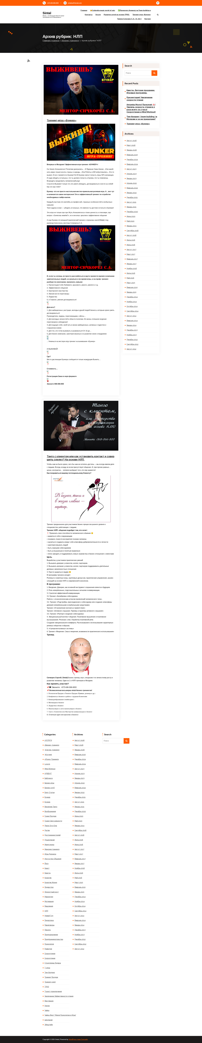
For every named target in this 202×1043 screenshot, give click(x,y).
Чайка (47, 1010)
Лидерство (101, 109)
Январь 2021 (131, 207)
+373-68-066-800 (53, 3)
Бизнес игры (88, 106)
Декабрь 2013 (132, 330)
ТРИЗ (47, 987)
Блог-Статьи (105, 106)
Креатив (48, 878)
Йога (46, 864)
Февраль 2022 (132, 188)
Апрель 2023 (132, 174)
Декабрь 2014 (132, 297)
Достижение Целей (78, 109)
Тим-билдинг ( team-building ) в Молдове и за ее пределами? (142, 117)
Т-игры (53, 115)
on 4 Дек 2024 (57, 103)
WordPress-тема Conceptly (78, 1039)
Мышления (49, 906)
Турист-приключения (53, 991)
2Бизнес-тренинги (70, 40)
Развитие (48, 949)
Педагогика (49, 920)
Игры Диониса (50, 854)
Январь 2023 (132, 179)
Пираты (48, 930)
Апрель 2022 (132, 183)
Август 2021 (131, 202)
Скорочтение (50, 954)
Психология (49, 944)
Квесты (47, 873)
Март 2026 (131, 145)
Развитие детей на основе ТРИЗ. (117, 14)
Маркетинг (49, 897)
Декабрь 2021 (132, 197)
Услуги (98, 14)
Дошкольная (50, 840)
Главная (84, 10)
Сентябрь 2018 (132, 231)
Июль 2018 (131, 240)
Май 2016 (130, 278)
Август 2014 (131, 316)
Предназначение (88, 112)
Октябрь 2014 (132, 306)
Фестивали (49, 1001)
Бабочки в (49, 778)
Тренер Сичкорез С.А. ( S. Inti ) (129, 19)
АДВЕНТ (48, 774)
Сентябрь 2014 (132, 311)
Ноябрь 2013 (132, 335)
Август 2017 (131, 250)
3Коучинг (69, 106)
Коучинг (147, 19)
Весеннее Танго (51, 807)
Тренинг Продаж (61, 115)
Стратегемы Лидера (100, 112)
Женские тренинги (52, 849)
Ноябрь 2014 (132, 302)
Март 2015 (131, 283)
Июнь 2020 (131, 216)
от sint (69, 103)
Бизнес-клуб (97, 106)
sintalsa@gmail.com (75, 3)
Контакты (88, 14)
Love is (47, 764)
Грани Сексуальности (53, 821)
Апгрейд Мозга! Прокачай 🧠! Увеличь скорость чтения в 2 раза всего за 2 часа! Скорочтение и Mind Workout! (141, 108)
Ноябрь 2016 (132, 269)
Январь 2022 (132, 193)
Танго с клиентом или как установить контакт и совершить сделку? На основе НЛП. (80, 458)
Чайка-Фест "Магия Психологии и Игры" (57, 1015)
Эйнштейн (49, 1025)
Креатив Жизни (51, 883)
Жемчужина (49, 845)
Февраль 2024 (132, 164)
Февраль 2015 (132, 287)
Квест (47, 868)
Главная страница (51, 40)
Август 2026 (132, 141)
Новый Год (49, 916)
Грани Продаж (66, 109)
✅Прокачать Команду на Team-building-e (134, 10)
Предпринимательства (54, 939)
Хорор (47, 1006)
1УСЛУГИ (57, 451)
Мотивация (66, 112)
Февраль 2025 (132, 155)
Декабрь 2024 (132, 160)
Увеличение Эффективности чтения (57, 996)
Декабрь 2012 (132, 340)
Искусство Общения (91, 109)
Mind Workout (50, 769)
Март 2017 (131, 254)
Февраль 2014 (132, 321)
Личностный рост (56, 112)
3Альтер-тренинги (52, 750)
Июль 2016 (131, 273)
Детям (47, 830)
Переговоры (78, 112)
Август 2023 (131, 169)
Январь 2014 (131, 325)
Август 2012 (131, 349)
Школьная (48, 1020)
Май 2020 (130, 221)
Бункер (53, 109)
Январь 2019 (131, 226)
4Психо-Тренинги (77, 106)
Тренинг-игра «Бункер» (142, 14)
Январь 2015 (131, 292)
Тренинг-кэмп (50, 982)
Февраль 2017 (132, 259)
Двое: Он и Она (51, 826)
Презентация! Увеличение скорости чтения (139, 98)
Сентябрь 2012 (132, 344)
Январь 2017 (131, 264)
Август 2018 (131, 235)
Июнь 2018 (131, 245)
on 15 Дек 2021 (58, 448)
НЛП (72, 112)
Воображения (50, 811)
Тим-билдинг (50, 973)
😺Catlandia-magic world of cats (102, 10)
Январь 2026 (132, 150)
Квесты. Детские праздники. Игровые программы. (141, 91)
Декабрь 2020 (132, 212)
